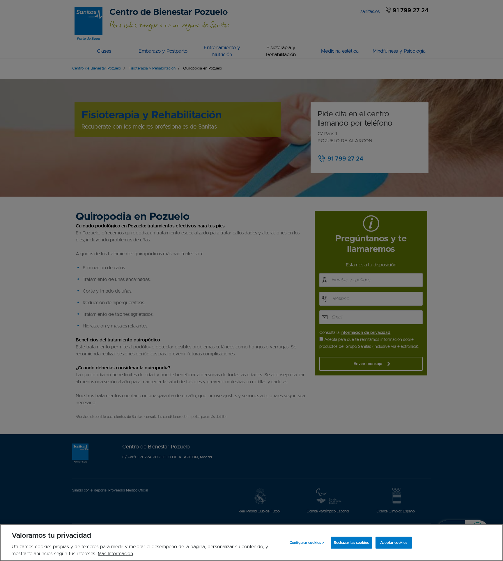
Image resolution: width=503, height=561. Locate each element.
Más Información (115, 553)
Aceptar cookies (393, 542)
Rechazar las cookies (351, 542)
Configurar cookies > (307, 542)
